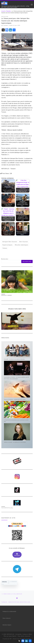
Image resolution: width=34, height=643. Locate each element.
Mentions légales (7, 624)
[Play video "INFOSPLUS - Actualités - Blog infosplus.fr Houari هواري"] (17, 321)
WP (11, 638)
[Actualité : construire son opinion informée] (17, 350)
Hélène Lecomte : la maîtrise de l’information (15, 442)
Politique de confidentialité (9, 611)
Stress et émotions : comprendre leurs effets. (15, 399)
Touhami (5, 25)
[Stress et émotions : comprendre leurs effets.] (17, 389)
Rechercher (4, 258)
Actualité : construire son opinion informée (14, 359)
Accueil (3, 11)
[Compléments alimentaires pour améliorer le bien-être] (17, 409)
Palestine (8, 11)
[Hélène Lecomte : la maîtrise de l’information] (17, 431)
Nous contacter (7, 618)
